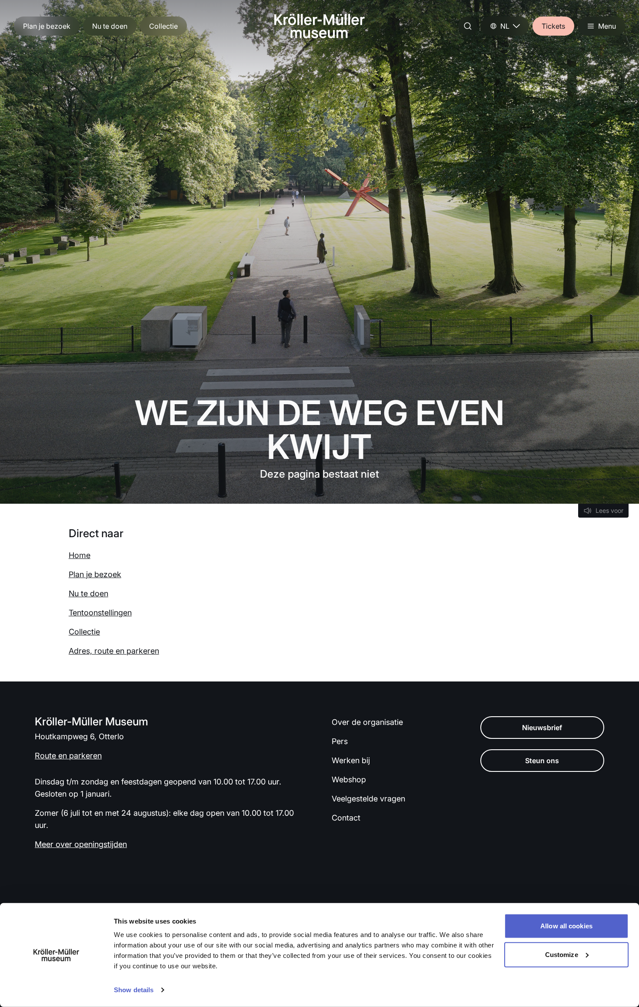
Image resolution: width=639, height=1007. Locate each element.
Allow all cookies (566, 926)
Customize (561, 954)
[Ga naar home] (319, 26)
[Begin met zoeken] (467, 26)
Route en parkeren (68, 755)
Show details (133, 990)
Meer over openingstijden (81, 844)
